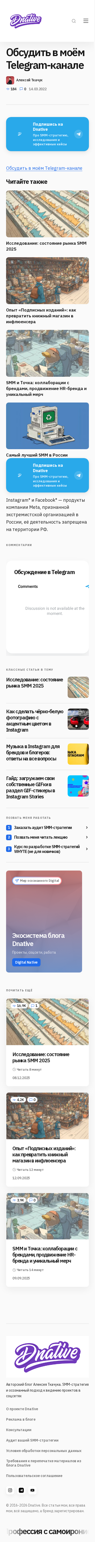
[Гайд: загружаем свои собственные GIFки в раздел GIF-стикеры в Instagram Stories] (78, 786)
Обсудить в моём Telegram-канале (44, 168)
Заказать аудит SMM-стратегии (43, 827)
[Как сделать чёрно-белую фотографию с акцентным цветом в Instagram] (78, 719)
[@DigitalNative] (32, 1490)
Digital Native (26, 962)
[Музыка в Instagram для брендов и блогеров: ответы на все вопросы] (78, 754)
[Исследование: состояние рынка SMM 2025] (78, 687)
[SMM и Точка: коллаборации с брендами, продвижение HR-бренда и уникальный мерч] (47, 1216)
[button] (74, 21)
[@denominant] (10, 1490)
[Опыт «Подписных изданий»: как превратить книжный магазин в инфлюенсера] (47, 1116)
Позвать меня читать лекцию (40, 837)
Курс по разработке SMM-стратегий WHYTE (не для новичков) (47, 849)
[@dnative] (21, 1490)
